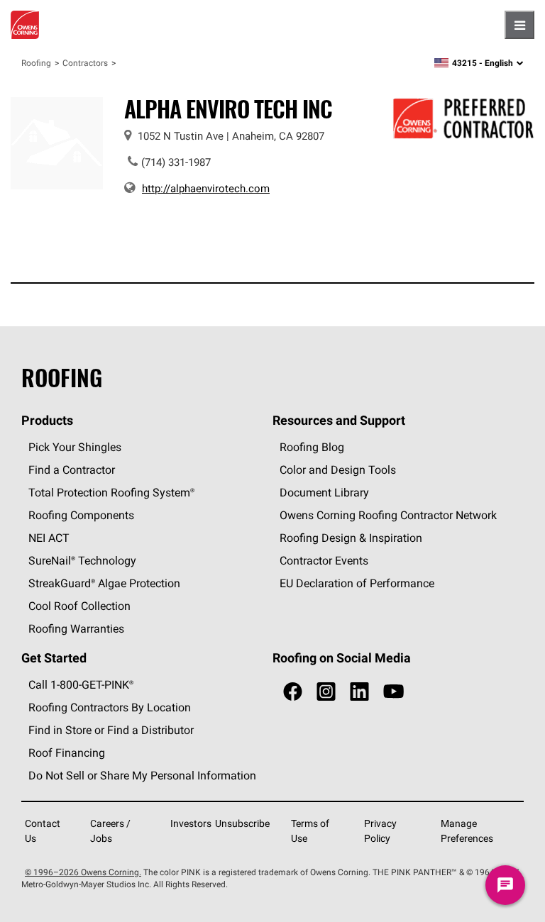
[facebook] (292, 692)
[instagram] (326, 692)
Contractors (85, 62)
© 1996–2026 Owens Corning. (83, 872)
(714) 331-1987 (176, 162)
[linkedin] (359, 692)
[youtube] (393, 691)
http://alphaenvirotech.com (206, 188)
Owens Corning (25, 25)
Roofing (36, 62)
